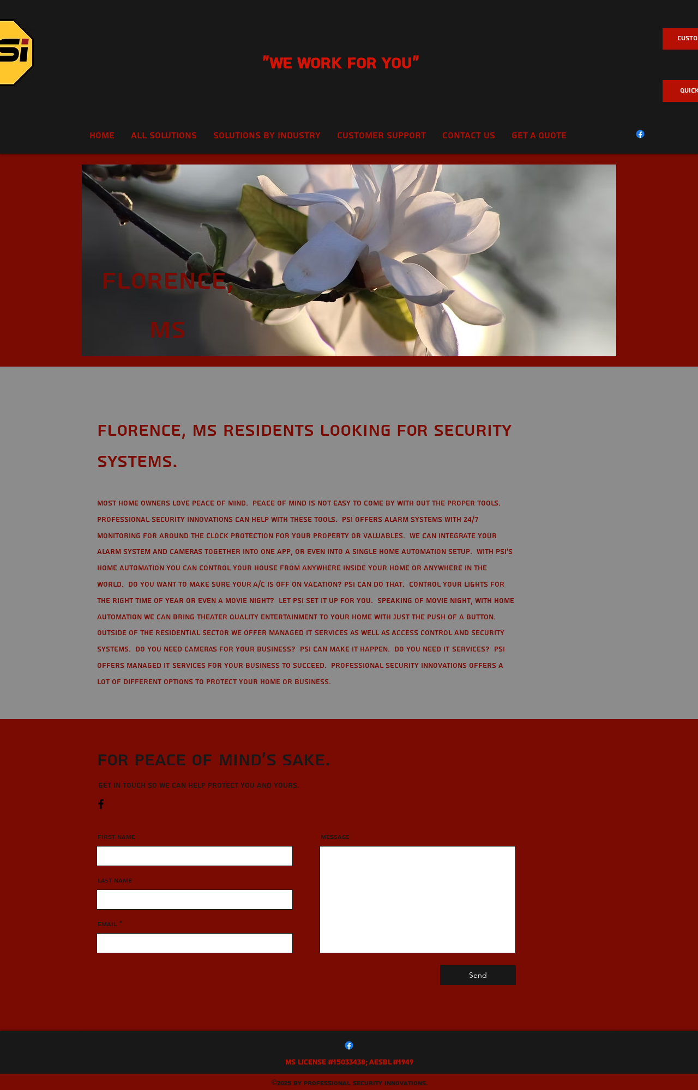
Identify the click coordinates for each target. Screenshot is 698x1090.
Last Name (115, 881)
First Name (116, 837)
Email (107, 924)
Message (335, 837)
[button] (381, 135)
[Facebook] (640, 134)
